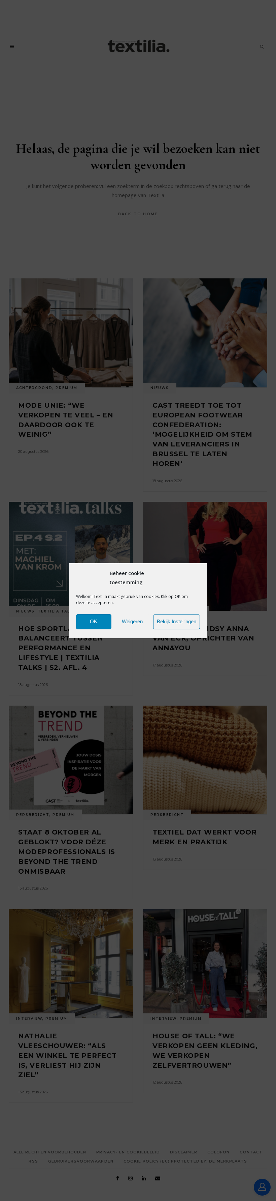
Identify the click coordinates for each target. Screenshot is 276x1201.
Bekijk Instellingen (176, 621)
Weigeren (132, 621)
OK (93, 621)
